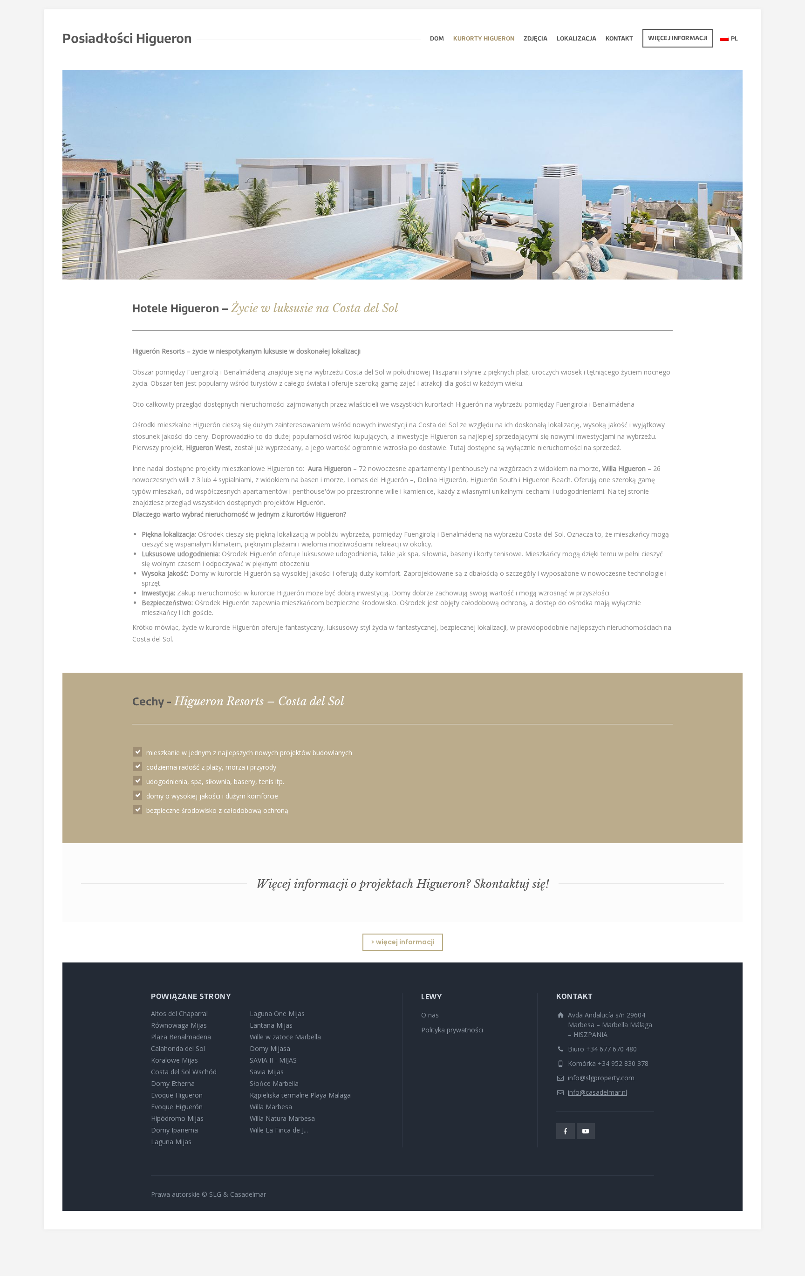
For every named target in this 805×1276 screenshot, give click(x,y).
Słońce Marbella (274, 1083)
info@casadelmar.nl (597, 1092)
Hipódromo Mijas (177, 1118)
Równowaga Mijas (179, 1025)
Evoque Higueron (177, 1095)
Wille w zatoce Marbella (285, 1036)
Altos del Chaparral (179, 1013)
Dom (437, 39)
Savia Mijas (267, 1071)
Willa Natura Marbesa (282, 1118)
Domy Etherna (173, 1083)
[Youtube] (586, 1131)
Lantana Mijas (271, 1025)
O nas (430, 1014)
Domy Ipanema (174, 1130)
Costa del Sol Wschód (184, 1071)
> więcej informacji (403, 942)
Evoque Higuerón (177, 1106)
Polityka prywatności (452, 1029)
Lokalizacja (576, 39)
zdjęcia (535, 39)
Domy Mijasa (270, 1048)
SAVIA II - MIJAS (273, 1060)
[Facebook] (565, 1131)
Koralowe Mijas (174, 1060)
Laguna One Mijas (277, 1013)
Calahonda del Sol (178, 1048)
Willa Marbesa (271, 1106)
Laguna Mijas (171, 1141)
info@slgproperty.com (601, 1077)
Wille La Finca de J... (279, 1130)
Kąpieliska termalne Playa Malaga (300, 1095)
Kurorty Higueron (483, 39)
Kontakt (619, 39)
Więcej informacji (678, 38)
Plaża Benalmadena (181, 1036)
